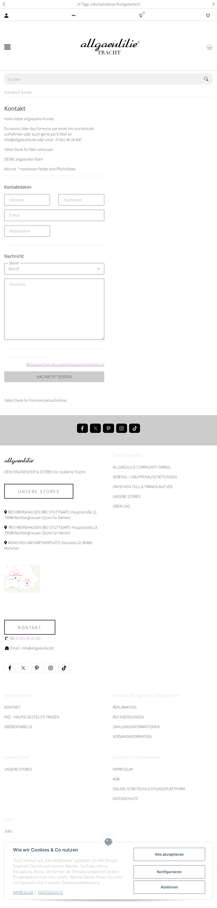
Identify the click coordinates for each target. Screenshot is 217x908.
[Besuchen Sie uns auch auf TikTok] (134, 428)
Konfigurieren (169, 871)
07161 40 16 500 (28, 638)
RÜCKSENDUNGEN (128, 716)
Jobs (8, 831)
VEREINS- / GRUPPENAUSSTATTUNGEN (145, 476)
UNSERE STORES (127, 496)
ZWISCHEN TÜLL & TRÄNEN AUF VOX (143, 486)
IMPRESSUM (23, 892)
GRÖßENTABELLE (18, 726)
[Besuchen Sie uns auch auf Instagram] (121, 428)
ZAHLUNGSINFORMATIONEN (136, 726)
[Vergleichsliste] (141, 15)
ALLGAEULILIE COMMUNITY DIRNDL (142, 467)
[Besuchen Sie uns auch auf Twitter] (95, 428)
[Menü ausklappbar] (7, 47)
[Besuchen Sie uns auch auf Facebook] (82, 428)
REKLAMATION (125, 707)
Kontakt (30, 627)
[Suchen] (208, 79)
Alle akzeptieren (169, 854)
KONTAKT (12, 707)
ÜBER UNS (121, 506)
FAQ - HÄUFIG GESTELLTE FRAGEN (31, 716)
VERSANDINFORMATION (132, 736)
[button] (3, 4)
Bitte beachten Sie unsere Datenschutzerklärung (65, 364)
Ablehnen (169, 887)
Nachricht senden (54, 376)
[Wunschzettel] (208, 15)
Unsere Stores (39, 491)
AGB (116, 778)
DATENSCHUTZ (50, 892)
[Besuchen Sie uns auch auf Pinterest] (108, 428)
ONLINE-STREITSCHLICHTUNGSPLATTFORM (149, 788)
